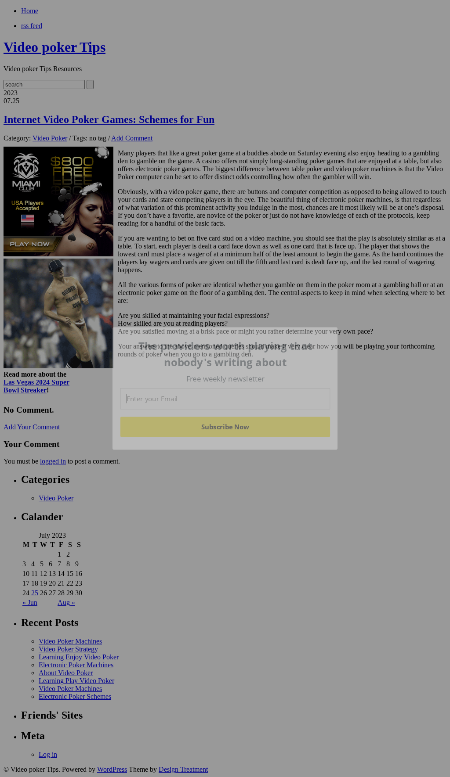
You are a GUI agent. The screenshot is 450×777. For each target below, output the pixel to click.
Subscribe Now (225, 426)
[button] (225, 354)
